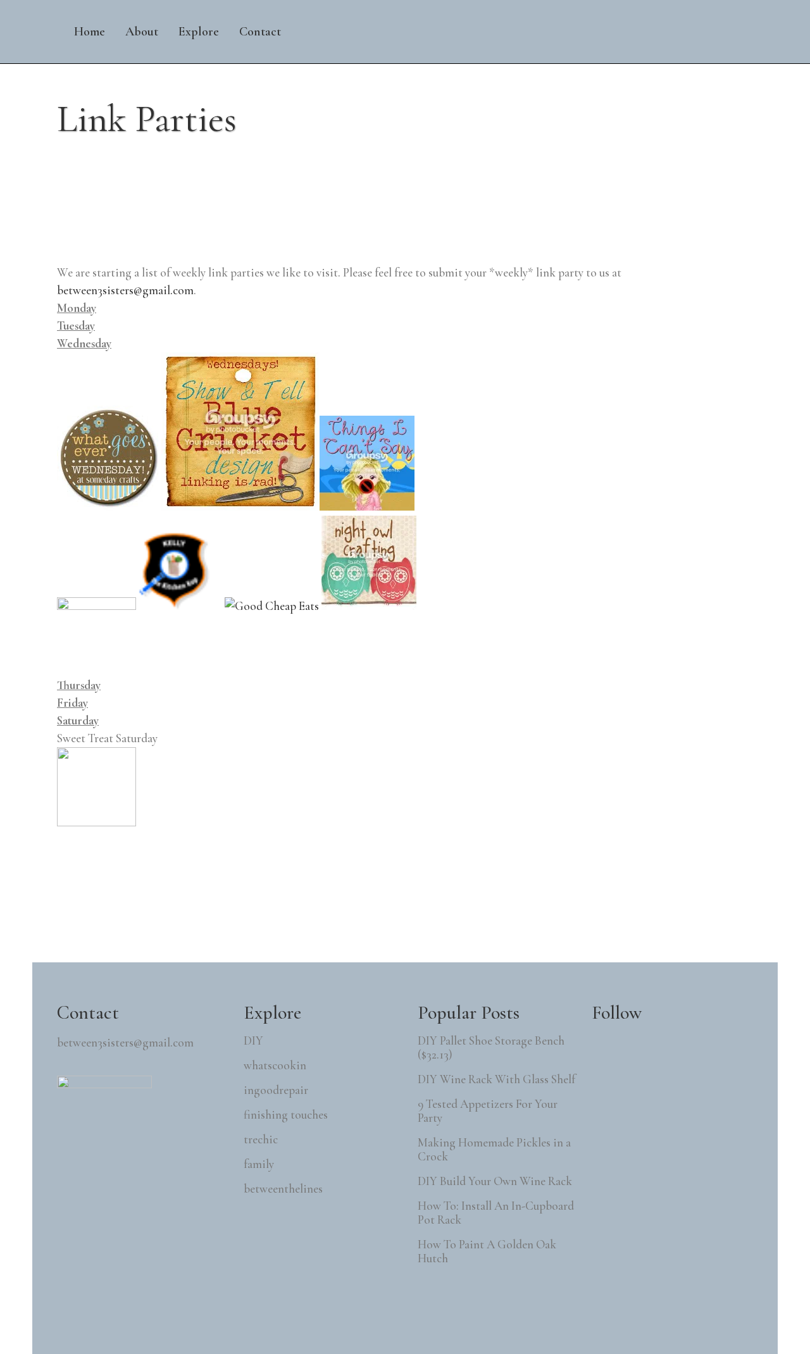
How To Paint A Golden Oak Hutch (487, 1251)
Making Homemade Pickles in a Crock (494, 1150)
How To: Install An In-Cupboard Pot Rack (496, 1213)
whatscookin (275, 1065)
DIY (253, 1041)
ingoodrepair (276, 1090)
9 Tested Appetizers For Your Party (488, 1111)
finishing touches (286, 1115)
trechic (261, 1139)
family (259, 1164)
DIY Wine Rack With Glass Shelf (496, 1079)
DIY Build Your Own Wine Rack (495, 1181)
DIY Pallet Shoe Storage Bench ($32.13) (491, 1048)
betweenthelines (283, 1189)
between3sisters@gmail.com (125, 290)
